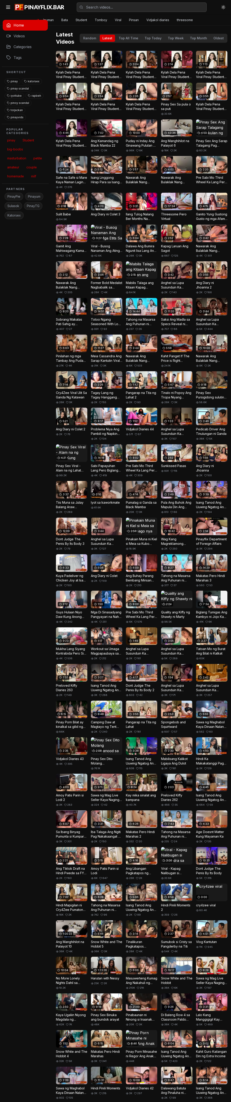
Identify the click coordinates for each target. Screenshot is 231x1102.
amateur (13, 167)
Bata (64, 20)
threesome (185, 20)
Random (89, 38)
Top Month (198, 38)
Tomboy (101, 20)
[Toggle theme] (223, 7)
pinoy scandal (20, 103)
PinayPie (13, 196)
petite (37, 158)
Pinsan (134, 20)
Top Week (176, 38)
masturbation (16, 158)
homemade (15, 176)
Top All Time (128, 38)
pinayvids (17, 117)
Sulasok (13, 206)
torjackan (17, 110)
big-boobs (15, 149)
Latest (107, 38)
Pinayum (34, 196)
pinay (14, 81)
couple (31, 167)
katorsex (33, 81)
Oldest (218, 38)
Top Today (153, 38)
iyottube (16, 95)
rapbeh (36, 95)
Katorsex (14, 215)
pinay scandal (20, 88)
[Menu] (8, 7)
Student (81, 20)
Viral (118, 20)
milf (33, 176)
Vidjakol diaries (157, 20)
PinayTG (33, 206)
